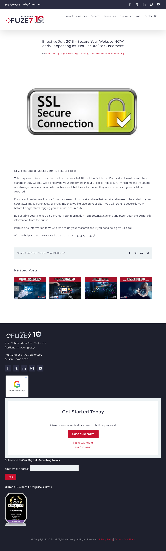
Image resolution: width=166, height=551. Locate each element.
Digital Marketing (69, 54)
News (92, 54)
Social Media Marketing (112, 54)
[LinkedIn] (24, 368)
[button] (16, 288)
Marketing (83, 54)
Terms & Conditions (125, 539)
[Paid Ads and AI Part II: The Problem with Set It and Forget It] (30, 278)
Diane (48, 54)
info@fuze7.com (32, 4)
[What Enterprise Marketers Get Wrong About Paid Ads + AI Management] (65, 278)
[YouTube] (40, 368)
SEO (98, 54)
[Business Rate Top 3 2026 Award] (16, 494)
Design (56, 54)
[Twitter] (16, 368)
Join (10, 477)
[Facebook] (8, 368)
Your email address (17, 468)
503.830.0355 (12, 4)
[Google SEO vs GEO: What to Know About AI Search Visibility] (101, 278)
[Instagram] (32, 368)
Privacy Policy (106, 539)
